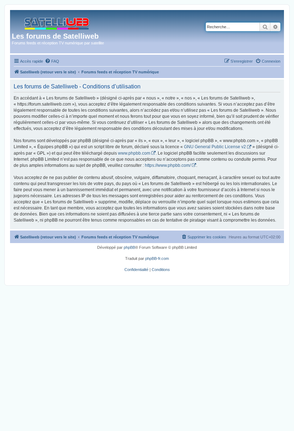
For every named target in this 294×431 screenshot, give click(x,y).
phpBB (129, 247)
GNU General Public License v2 (215, 146)
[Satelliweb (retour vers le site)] (57, 22)
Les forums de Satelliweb (55, 36)
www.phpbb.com (134, 153)
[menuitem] (52, 61)
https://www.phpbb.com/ (168, 165)
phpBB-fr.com (157, 258)
